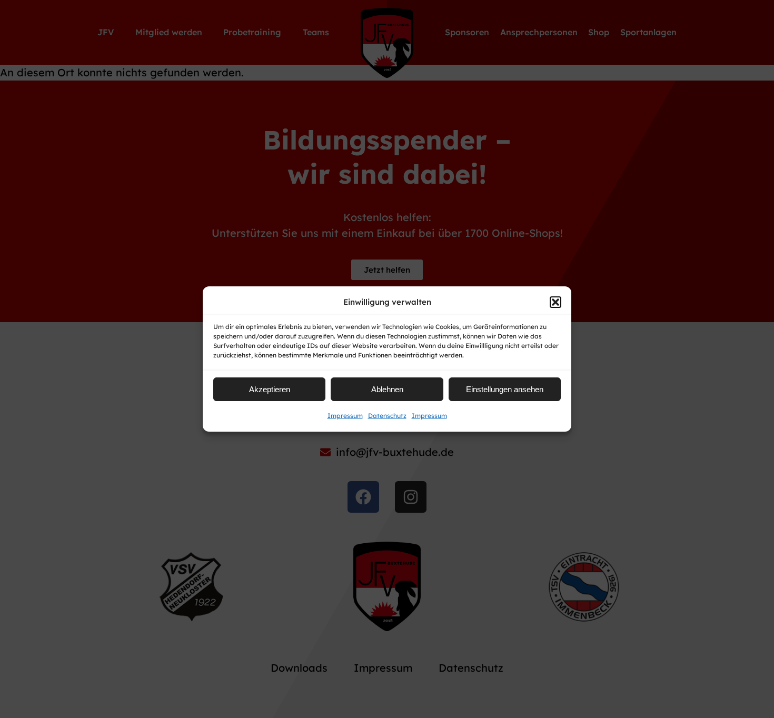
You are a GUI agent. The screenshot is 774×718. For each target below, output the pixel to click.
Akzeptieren (269, 389)
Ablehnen (387, 389)
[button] (555, 302)
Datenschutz (387, 416)
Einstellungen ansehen (504, 389)
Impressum (345, 416)
